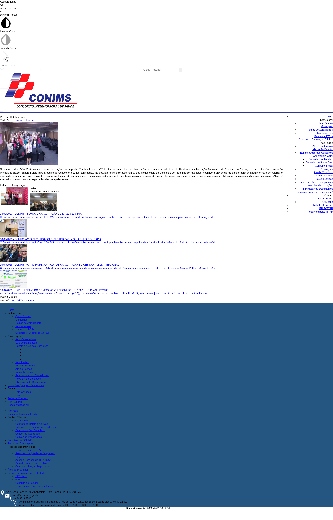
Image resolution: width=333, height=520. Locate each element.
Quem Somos (325, 123)
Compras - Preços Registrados (32, 466)
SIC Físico (21, 476)
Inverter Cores (8, 31)
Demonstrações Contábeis (30, 430)
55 (21, 300)
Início (19, 120)
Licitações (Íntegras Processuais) (314, 192)
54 (18, 300)
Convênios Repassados (28, 437)
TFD (17, 456)
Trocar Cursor (7, 65)
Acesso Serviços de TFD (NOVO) (34, 459)
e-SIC (18, 479)
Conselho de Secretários (319, 162)
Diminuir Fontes (9, 13)
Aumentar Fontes (9, 6)
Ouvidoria (327, 201)
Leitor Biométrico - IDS (28, 450)
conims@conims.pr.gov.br (21, 70)
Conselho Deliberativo (321, 159)
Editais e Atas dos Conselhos (316, 152)
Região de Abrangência (320, 129)
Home (329, 116)
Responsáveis (325, 133)
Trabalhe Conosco (323, 205)
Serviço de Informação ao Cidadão (27, 473)
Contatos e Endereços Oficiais (316, 139)
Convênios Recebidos (27, 433)
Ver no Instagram (111, 70)
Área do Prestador (18, 469)
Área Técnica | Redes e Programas (35, 453)
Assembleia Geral (323, 155)
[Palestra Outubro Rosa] (29, 163)
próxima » (28, 300)
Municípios (327, 126)
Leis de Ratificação (322, 149)
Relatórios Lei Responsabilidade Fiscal (37, 427)
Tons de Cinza (8, 48)
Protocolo (13, 410)
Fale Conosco (325, 198)
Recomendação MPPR (320, 211)
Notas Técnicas (324, 178)
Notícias (29, 120)
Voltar (33, 188)
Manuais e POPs (323, 136)
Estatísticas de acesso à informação (35, 486)
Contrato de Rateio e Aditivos (31, 423)
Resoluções (326, 169)
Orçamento (21, 420)
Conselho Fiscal (324, 165)
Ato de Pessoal (324, 175)
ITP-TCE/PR (326, 208)
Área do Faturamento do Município (34, 463)
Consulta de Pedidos (27, 482)
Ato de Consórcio (323, 172)
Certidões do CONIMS (20, 440)
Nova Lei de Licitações (320, 185)
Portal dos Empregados (21, 443)
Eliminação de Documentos (317, 188)
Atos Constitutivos (322, 146)
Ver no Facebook (81, 70)
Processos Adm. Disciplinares (316, 182)
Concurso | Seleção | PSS (22, 414)
